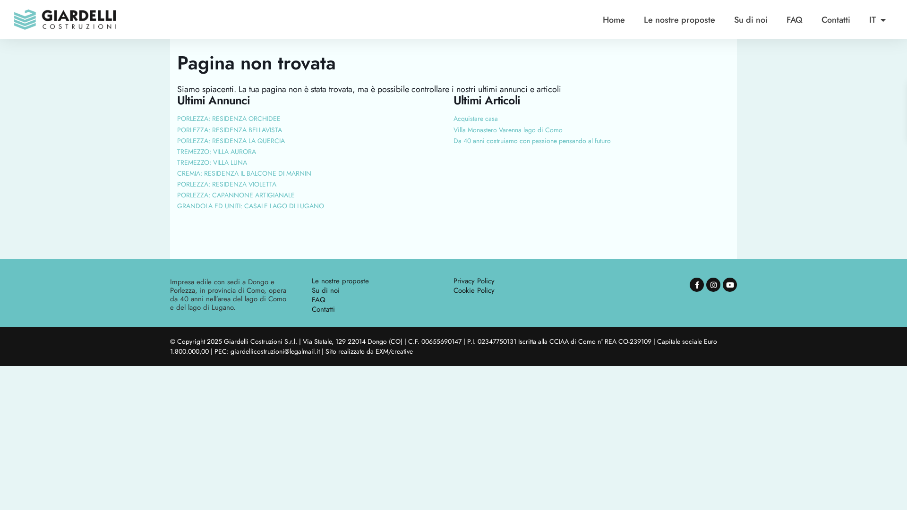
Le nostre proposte (679, 20)
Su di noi (751, 20)
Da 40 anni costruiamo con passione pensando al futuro (532, 140)
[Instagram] (713, 285)
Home (614, 20)
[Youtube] (730, 285)
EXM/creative (394, 351)
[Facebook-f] (697, 285)
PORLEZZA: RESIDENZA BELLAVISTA (229, 130)
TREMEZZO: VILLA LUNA (212, 162)
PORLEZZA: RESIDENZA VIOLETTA (226, 184)
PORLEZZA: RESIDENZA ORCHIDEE (229, 118)
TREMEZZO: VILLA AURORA (216, 151)
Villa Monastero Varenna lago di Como (508, 130)
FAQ (795, 20)
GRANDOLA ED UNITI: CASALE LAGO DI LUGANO (250, 206)
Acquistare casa (476, 118)
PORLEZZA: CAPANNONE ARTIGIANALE (236, 195)
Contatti (835, 20)
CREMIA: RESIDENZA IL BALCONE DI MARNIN (244, 173)
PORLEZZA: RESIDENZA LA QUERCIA (231, 140)
